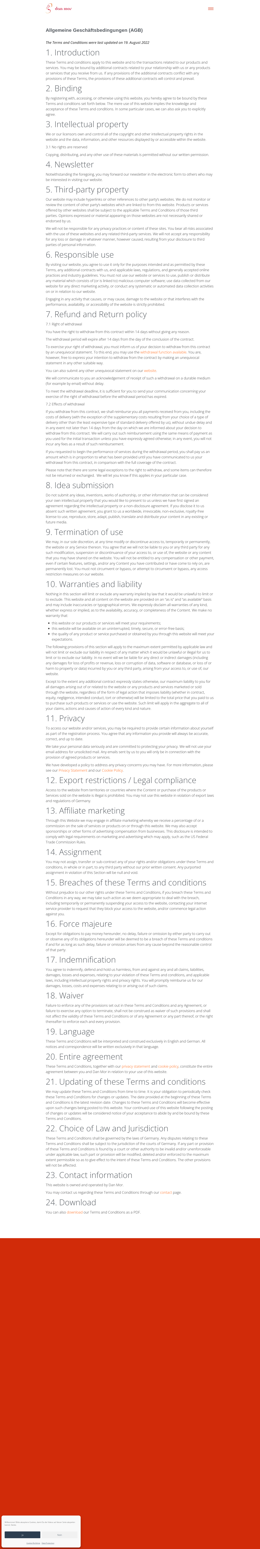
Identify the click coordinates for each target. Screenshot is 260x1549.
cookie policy (168, 1066)
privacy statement (136, 1066)
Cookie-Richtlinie (33, 1543)
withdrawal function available (163, 352)
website (150, 370)
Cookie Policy (112, 770)
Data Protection (48, 1543)
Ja (22, 1534)
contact (166, 1192)
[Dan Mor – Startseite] (58, 8)
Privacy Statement (73, 770)
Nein (59, 1534)
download (75, 1212)
